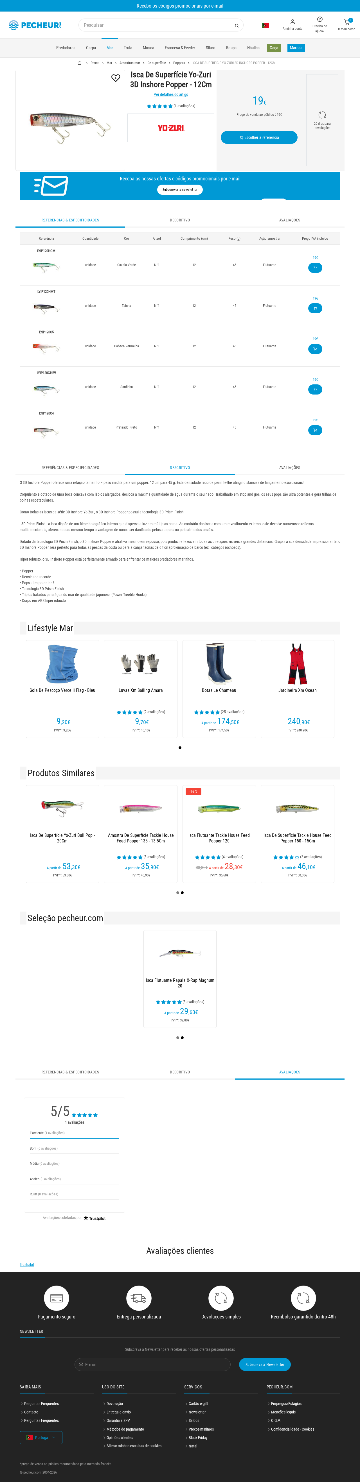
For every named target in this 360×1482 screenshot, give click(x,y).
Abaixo (45, 1179)
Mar (110, 47)
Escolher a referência (261, 137)
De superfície (156, 63)
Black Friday (198, 1437)
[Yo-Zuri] (170, 128)
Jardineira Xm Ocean (297, 690)
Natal (193, 1446)
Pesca (95, 63)
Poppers (179, 63)
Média (45, 1163)
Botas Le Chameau (219, 690)
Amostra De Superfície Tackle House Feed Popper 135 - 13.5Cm (141, 838)
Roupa (231, 47)
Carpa (91, 47)
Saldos (194, 1420)
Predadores (65, 47)
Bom (44, 1148)
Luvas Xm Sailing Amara (141, 690)
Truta (128, 47)
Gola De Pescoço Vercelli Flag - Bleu (62, 690)
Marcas (296, 47)
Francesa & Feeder (180, 47)
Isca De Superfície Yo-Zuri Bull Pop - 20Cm (62, 838)
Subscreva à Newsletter (265, 1364)
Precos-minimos (201, 1429)
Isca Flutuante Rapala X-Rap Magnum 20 (180, 983)
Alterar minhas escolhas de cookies (134, 1446)
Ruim (44, 1194)
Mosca (148, 47)
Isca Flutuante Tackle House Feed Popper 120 (219, 838)
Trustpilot (27, 1264)
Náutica (253, 47)
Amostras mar (130, 63)
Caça (274, 47)
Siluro (210, 47)
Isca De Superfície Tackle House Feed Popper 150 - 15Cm (298, 838)
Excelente (47, 1133)
